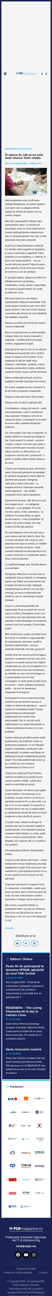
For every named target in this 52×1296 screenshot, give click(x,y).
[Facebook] (18, 1254)
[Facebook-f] (42, 74)
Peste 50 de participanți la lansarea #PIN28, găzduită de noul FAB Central (25, 969)
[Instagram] (46, 74)
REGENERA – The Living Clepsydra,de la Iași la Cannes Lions (24, 1011)
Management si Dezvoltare (18, 149)
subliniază (21, 773)
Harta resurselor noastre (23, 1049)
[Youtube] (26, 1254)
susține (27, 634)
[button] (17, 943)
